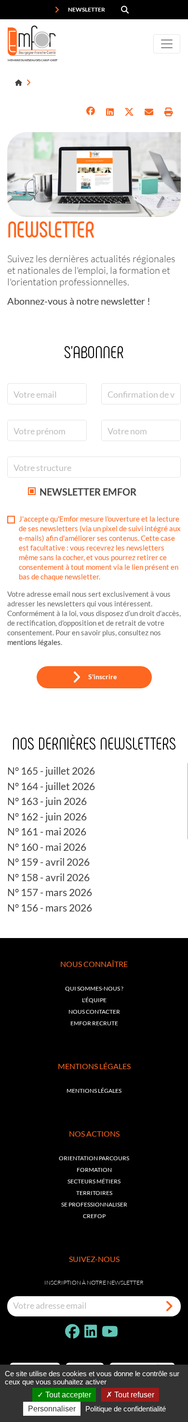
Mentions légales (94, 1090)
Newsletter (86, 9)
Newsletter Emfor (88, 491)
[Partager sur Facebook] (90, 112)
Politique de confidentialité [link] (125, 1409)
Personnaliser (52, 1409)
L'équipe (94, 1000)
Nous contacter (94, 1011)
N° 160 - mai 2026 (46, 847)
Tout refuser (133, 1395)
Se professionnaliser (94, 1204)
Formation (94, 1169)
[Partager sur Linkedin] (110, 112)
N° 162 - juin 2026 (47, 816)
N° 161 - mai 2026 (46, 831)
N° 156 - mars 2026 (49, 907)
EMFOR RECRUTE (94, 1023)
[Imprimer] (168, 112)
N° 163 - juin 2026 (47, 801)
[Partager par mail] (149, 112)
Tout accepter (67, 1395)
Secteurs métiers (94, 1181)
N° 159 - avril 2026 (48, 862)
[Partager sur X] (129, 112)
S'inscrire (102, 676)
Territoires (94, 1192)
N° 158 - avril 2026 (48, 877)
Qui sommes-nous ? (94, 988)
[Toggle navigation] (166, 44)
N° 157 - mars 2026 (49, 892)
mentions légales (34, 642)
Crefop (94, 1216)
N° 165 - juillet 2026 (51, 771)
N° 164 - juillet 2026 (51, 786)
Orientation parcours (94, 1158)
